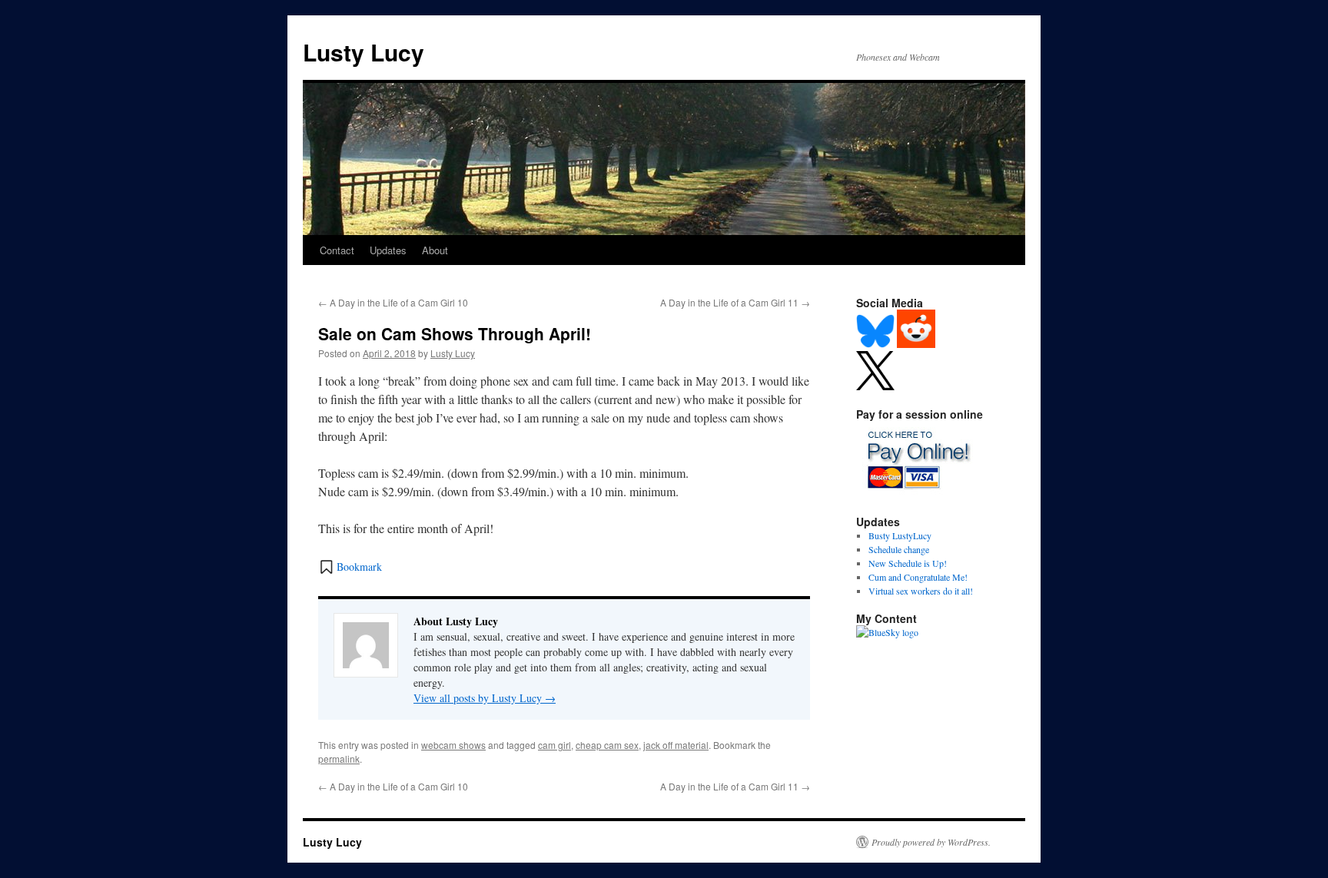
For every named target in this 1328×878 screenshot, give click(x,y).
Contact (337, 250)
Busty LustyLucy (899, 535)
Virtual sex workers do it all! (920, 591)
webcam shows (453, 744)
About (435, 250)
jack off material (676, 744)
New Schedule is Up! (907, 563)
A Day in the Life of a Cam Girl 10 (393, 302)
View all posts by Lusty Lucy (484, 698)
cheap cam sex (607, 744)
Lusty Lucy (363, 51)
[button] (350, 567)
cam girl (554, 744)
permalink (339, 758)
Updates (388, 250)
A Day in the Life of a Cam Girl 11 (735, 302)
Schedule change (898, 549)
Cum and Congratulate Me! (918, 577)
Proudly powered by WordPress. (931, 842)
